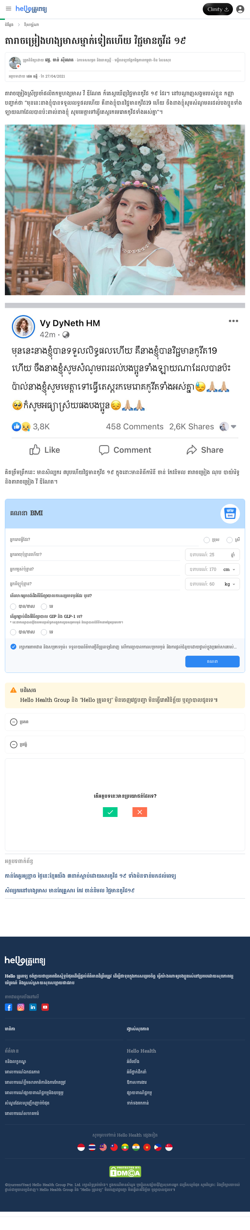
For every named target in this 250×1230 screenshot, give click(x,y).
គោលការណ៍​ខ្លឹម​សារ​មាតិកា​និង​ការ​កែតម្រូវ (35, 1082)
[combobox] (229, 570)
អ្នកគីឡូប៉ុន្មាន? (20, 584)
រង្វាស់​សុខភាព (138, 1029)
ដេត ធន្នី (32, 76)
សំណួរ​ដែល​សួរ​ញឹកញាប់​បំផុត (27, 1103)
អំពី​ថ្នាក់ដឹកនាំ (136, 1072)
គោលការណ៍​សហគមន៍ (22, 1113)
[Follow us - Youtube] (45, 1007)
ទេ (51, 606)
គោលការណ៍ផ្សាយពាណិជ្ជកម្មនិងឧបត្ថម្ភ (34, 1093)
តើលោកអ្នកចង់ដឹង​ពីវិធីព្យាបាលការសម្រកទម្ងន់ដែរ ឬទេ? (51, 596)
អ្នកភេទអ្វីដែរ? (20, 539)
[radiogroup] (222, 539)
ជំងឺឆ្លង (9, 24)
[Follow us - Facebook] (8, 1007)
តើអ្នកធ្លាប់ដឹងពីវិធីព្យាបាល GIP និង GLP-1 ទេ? (46, 616)
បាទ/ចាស (27, 606)
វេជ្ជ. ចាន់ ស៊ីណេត (59, 60)
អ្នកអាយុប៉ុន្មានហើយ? (26, 554)
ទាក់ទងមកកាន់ (138, 1103)
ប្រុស (215, 540)
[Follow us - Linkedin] (33, 1007)
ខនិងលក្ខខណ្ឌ (15, 1061)
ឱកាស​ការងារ (137, 1082)
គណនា (212, 661)
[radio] (207, 540)
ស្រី (237, 540)
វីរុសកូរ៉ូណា (31, 24)
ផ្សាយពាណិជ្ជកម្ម (139, 1093)
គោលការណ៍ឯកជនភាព (22, 1072)
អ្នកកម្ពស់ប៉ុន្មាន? (22, 569)
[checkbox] (13, 646)
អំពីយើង (133, 1061)
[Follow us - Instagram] (20, 1007)
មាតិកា (10, 1029)
